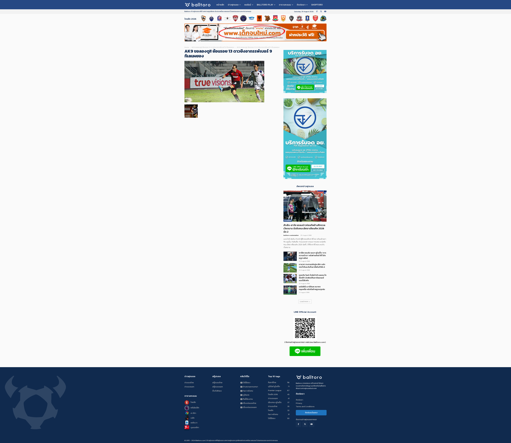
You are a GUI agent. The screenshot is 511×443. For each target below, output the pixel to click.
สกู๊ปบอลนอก (217, 386)
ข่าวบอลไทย (287, 220)
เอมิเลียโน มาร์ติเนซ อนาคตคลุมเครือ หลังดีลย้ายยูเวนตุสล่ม (312, 288)
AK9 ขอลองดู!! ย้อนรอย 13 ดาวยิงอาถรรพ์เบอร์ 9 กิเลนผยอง (212, 47)
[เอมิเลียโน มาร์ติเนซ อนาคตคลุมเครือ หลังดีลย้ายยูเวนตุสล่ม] (290, 290)
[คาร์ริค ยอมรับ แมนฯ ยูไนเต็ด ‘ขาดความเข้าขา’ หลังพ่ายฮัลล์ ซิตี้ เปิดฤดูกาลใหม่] (290, 256)
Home (186, 47)
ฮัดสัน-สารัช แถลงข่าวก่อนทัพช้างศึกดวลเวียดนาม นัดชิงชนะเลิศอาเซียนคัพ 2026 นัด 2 (304, 228)
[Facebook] (317, 11)
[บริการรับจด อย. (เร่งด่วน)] (305, 92)
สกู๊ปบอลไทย (217, 382)
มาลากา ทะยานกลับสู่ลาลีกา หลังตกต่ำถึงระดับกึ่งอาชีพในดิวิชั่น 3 (312, 265)
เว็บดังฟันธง (217, 390)
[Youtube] (325, 11)
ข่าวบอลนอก (189, 386)
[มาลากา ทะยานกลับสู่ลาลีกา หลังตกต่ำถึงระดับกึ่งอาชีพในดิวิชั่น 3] (290, 267)
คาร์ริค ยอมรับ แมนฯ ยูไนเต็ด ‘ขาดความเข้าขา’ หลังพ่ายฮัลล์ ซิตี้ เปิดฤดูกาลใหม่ (312, 255)
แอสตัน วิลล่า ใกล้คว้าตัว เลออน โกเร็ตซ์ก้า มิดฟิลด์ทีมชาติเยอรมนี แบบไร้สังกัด (312, 278)
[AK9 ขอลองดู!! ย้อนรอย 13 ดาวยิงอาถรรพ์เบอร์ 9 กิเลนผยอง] (224, 101)
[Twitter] (321, 11)
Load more (304, 301)
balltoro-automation (291, 235)
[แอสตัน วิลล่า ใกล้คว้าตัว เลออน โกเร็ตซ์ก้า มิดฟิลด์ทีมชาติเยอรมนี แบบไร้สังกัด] (290, 278)
